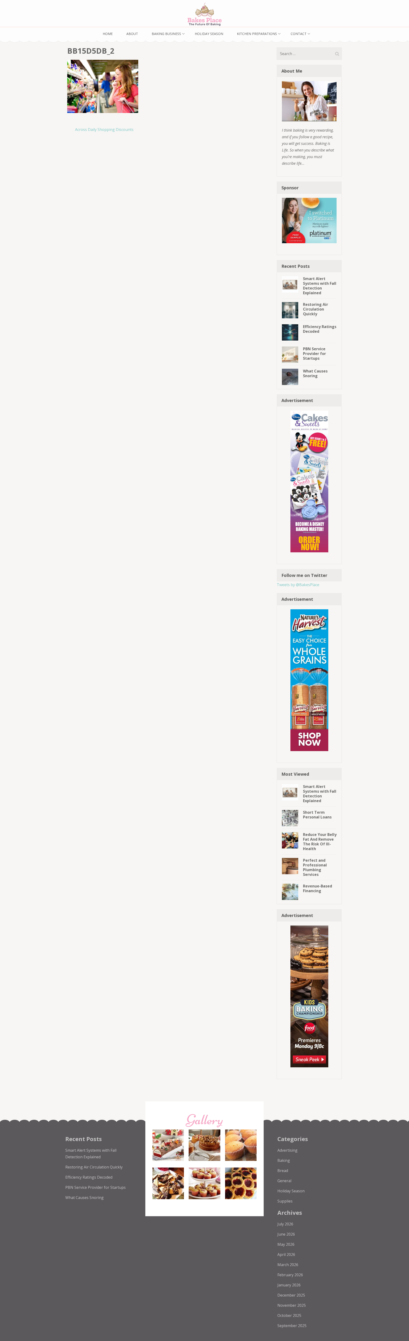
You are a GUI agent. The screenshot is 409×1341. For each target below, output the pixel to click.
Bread (282, 1170)
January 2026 (289, 1285)
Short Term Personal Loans (317, 815)
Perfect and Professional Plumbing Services (315, 867)
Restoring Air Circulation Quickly (315, 309)
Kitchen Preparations (257, 33)
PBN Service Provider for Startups (314, 353)
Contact (299, 33)
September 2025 (292, 1325)
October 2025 (289, 1315)
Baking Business (166, 33)
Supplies (285, 1201)
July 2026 (285, 1224)
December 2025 (291, 1295)
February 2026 (290, 1274)
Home (108, 33)
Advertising (287, 1150)
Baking (283, 1160)
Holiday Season (209, 33)
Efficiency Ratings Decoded (319, 329)
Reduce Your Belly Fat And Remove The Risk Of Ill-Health (320, 841)
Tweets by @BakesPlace (298, 584)
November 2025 (291, 1305)
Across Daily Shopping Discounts (104, 129)
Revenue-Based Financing (317, 888)
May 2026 (285, 1244)
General (284, 1180)
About (132, 33)
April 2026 (286, 1254)
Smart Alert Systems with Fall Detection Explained (319, 285)
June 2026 (286, 1234)
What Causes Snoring (315, 373)
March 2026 (287, 1264)
